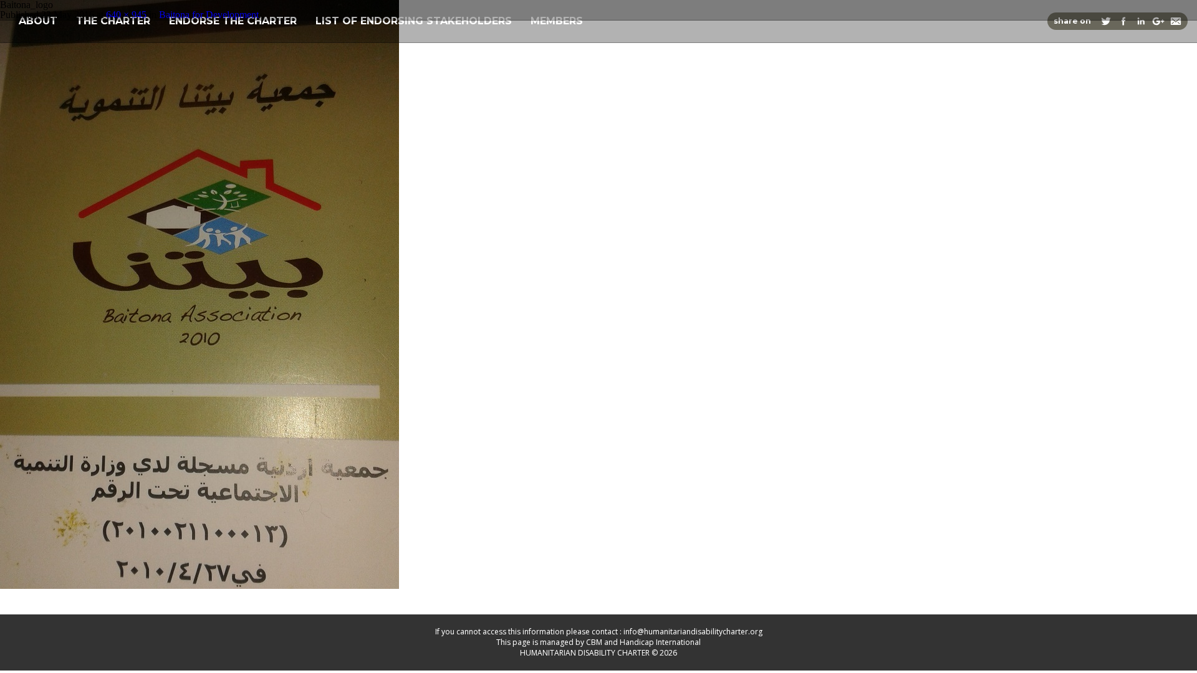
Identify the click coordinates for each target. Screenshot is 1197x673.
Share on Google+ (1158, 21)
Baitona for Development (209, 14)
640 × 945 (126, 14)
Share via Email (1176, 21)
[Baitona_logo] (199, 585)
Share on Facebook (1123, 21)
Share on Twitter (1106, 21)
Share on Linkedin (1141, 21)
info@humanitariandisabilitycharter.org (692, 631)
